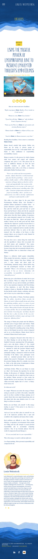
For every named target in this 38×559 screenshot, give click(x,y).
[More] (24, 101)
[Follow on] (24, 552)
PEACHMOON (23, 546)
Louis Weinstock (15, 75)
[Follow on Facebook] (19, 552)
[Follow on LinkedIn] (14, 552)
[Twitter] (20, 101)
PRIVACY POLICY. (7, 546)
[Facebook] (13, 101)
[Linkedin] (17, 101)
